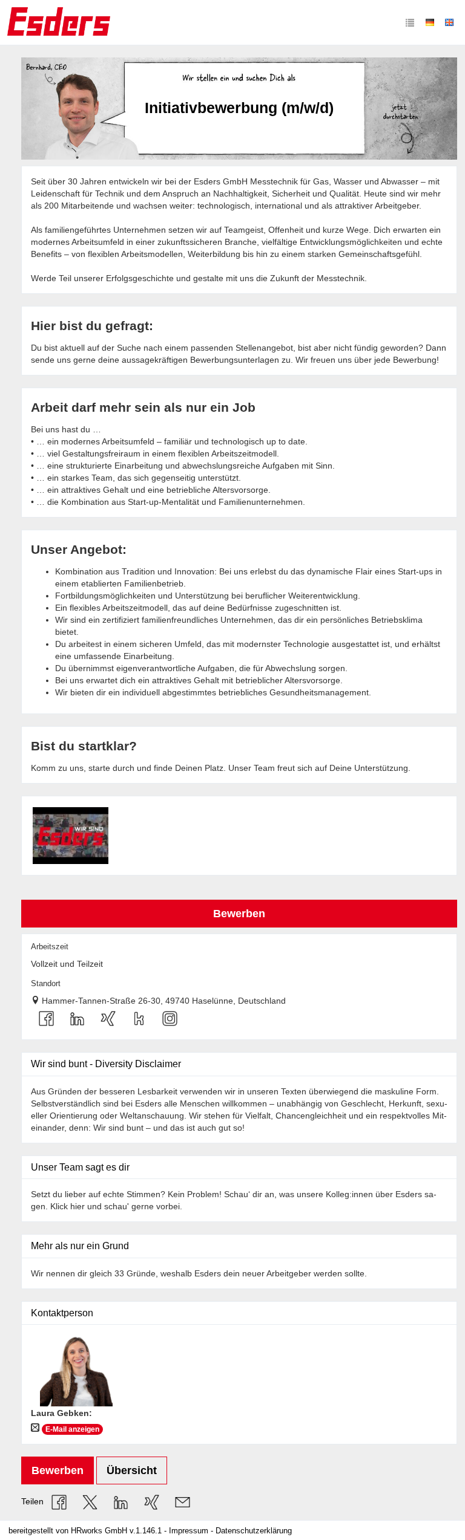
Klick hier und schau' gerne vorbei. (117, 1206)
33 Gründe (135, 1273)
